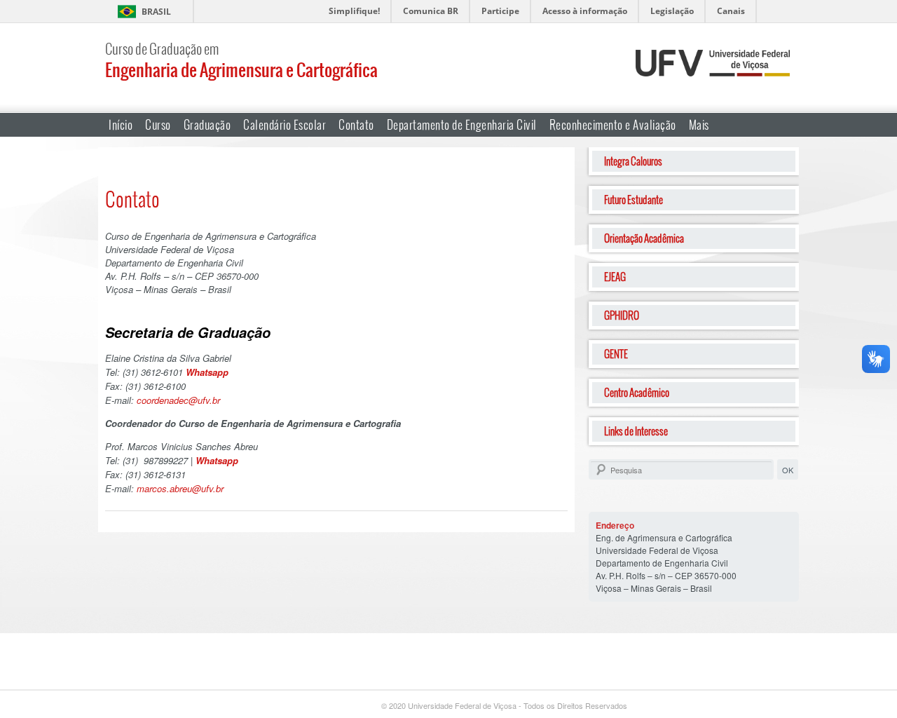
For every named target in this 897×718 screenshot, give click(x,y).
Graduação (207, 124)
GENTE (616, 353)
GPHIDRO (621, 315)
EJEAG (615, 276)
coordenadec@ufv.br (178, 400)
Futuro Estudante (633, 199)
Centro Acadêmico (636, 392)
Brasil (156, 12)
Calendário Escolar (284, 124)
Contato (356, 124)
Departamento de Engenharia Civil (462, 124)
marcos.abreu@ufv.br (180, 488)
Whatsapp (207, 372)
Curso (158, 124)
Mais (699, 124)
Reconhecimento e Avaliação (612, 124)
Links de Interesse (636, 431)
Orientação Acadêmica (644, 238)
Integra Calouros (633, 161)
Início (120, 124)
